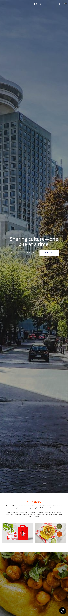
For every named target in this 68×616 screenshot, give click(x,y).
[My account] (59, 4)
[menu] (3, 4)
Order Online (49, 253)
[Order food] (62, 610)
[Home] (37, 4)
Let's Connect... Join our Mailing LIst (23, 253)
